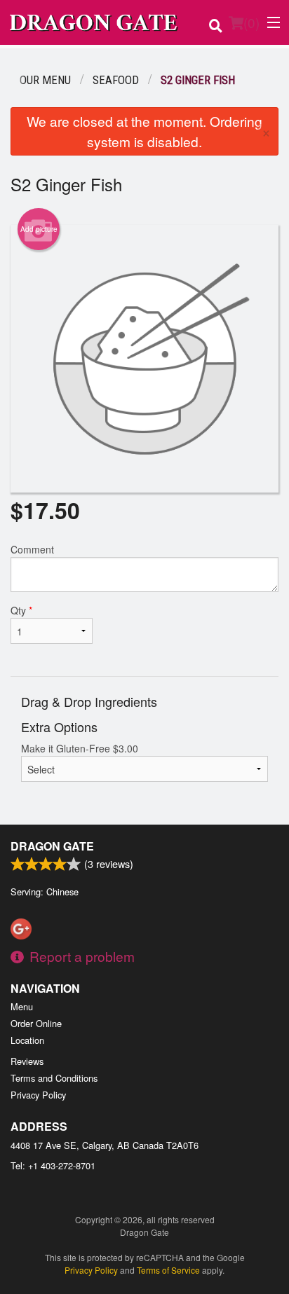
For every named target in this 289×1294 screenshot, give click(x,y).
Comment (32, 549)
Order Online (36, 1023)
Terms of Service (168, 1270)
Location (27, 1040)
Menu (22, 1006)
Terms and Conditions (54, 1078)
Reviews (27, 1061)
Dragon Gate (52, 846)
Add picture (39, 229)
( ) (251, 22)
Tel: (53, 1165)
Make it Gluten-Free (79, 748)
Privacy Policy (38, 1094)
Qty (21, 610)
